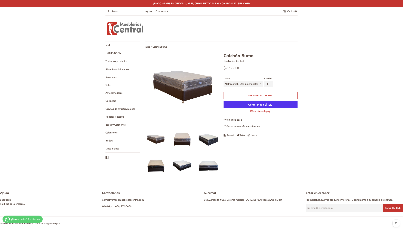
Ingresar (149, 11)
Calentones (111, 132)
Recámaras (111, 77)
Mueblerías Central (32, 223)
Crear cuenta (162, 11)
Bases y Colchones (115, 124)
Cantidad (268, 78)
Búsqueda (5, 199)
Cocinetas (110, 100)
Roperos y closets (114, 116)
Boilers (109, 140)
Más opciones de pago (260, 111)
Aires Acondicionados (117, 69)
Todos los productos (116, 61)
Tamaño (227, 78)
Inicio (108, 45)
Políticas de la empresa (12, 203)
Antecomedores (113, 92)
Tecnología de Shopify (50, 223)
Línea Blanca (112, 148)
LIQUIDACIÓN (113, 53)
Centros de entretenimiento (120, 108)
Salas (108, 85)
